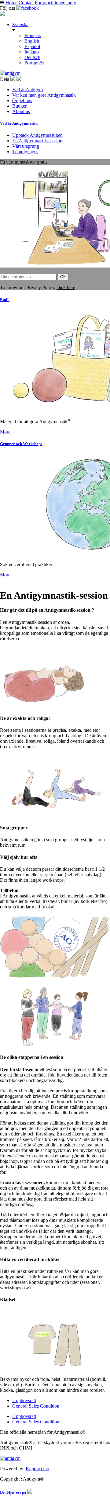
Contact (26, 2)
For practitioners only (55, 2)
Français (32, 35)
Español (32, 46)
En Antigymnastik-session (37, 140)
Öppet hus (22, 100)
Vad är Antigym (27, 89)
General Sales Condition (35, 1405)
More (5, 431)
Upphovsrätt (24, 1400)
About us (21, 111)
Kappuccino (37, 1468)
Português (34, 62)
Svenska (20, 24)
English (31, 40)
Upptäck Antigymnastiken (37, 135)
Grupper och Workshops (21, 443)
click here (66, 287)
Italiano (31, 51)
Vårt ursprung (25, 146)
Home (11, 2)
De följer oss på (13, 1492)
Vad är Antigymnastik (19, 123)
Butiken (20, 106)
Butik (4, 299)
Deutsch (32, 57)
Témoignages (25, 151)
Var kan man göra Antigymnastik (44, 95)
